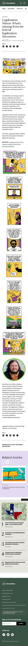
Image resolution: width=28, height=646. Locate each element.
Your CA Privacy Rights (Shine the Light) (13, 605)
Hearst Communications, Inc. (12, 641)
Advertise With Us (7, 593)
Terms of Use (6, 596)
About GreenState (7, 590)
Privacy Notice (6, 599)
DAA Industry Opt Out (8, 608)
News (4, 8)
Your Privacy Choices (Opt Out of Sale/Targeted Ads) (13, 612)
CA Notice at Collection (9, 602)
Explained (11, 8)
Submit (21, 623)
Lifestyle (20, 8)
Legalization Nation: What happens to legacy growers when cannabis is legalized (12, 144)
